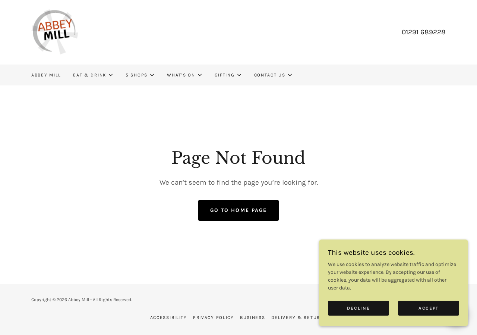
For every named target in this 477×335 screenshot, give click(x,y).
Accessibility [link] (168, 317)
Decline (358, 308)
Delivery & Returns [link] (299, 317)
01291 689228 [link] (424, 32)
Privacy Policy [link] (213, 317)
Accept (428, 308)
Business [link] (252, 317)
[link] (54, 32)
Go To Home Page (238, 210)
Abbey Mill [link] (46, 75)
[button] (93, 75)
